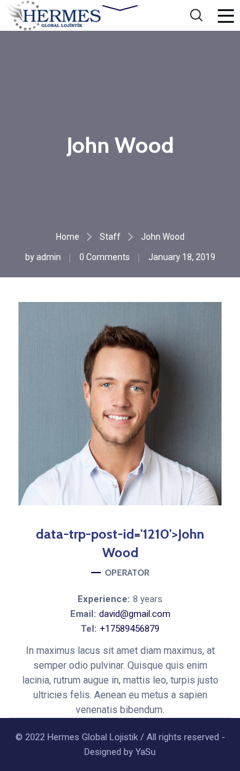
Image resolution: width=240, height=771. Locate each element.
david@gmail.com (134, 613)
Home (67, 237)
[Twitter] (152, 510)
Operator (127, 572)
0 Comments (104, 257)
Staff (110, 237)
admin (48, 257)
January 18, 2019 (181, 257)
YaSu (145, 751)
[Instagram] (120, 510)
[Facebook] (88, 510)
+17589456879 (129, 628)
